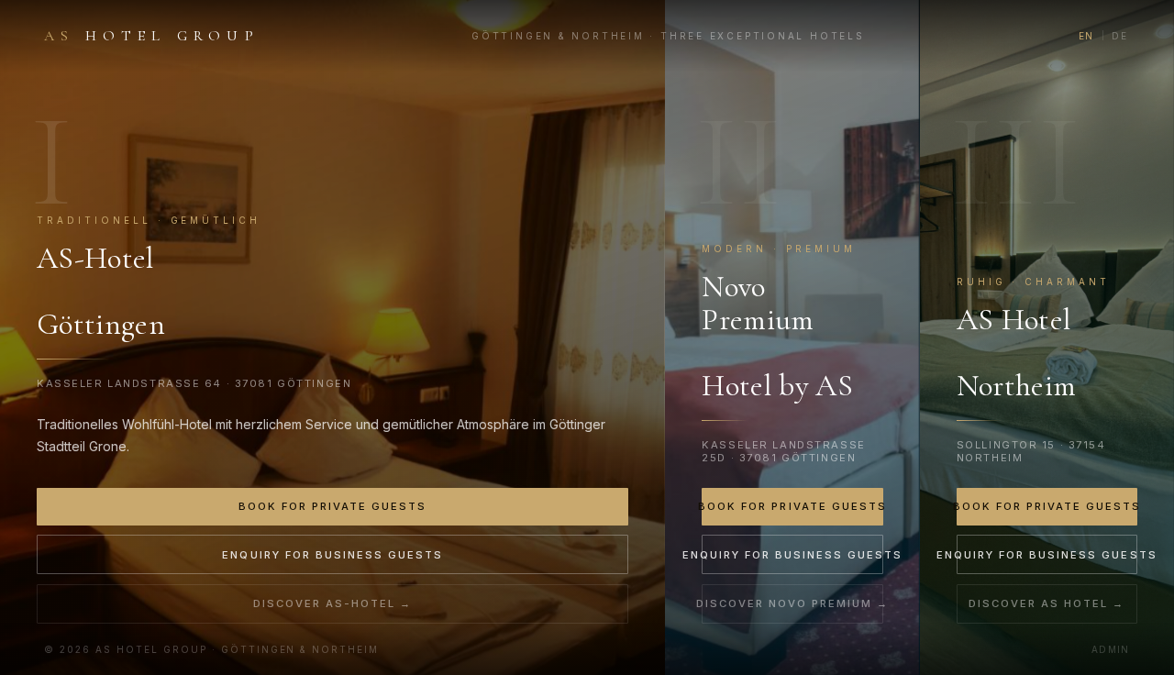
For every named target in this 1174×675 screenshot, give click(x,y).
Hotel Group (152, 36)
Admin (1110, 649)
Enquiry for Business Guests (332, 554)
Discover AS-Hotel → (332, 603)
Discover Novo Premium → (792, 603)
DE (1120, 35)
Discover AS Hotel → (1046, 603)
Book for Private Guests (332, 506)
